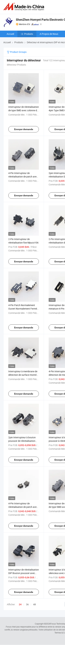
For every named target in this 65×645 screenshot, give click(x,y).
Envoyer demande (23, 129)
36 (27, 604)
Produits (28, 33)
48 (34, 604)
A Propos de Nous (49, 33)
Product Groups (18, 51)
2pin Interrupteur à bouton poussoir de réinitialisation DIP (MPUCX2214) (22, 441)
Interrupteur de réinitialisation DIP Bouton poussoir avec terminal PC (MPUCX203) (23, 573)
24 (20, 604)
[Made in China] (24, 6)
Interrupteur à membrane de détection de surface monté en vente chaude (22, 375)
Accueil (10, 33)
